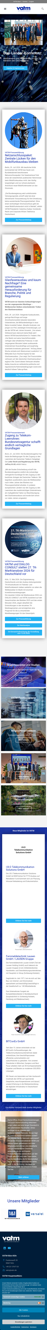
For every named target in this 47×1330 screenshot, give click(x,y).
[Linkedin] (4, 1248)
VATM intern (17, 1)
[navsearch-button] (42, 9)
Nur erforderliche (24, 1316)
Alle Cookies (23, 1310)
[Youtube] (9, 1248)
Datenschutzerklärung (13, 1289)
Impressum (33, 1327)
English (31, 1)
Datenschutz (25, 1327)
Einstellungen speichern (23, 1322)
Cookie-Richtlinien (32, 1289)
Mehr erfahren (23, 678)
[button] (5, 9)
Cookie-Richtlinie (15, 1327)
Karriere (25, 1)
